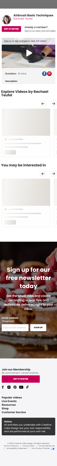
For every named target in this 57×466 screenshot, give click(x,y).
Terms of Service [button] (11, 446)
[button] (40, 29)
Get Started (21, 41)
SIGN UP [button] (38, 327)
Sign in (8, 41)
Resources (9, 405)
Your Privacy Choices (40, 448)
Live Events (9, 401)
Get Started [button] (20, 378)
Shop (5, 408)
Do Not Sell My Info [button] (47, 446)
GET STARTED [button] (11, 28)
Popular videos (12, 397)
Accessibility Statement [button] (17, 448)
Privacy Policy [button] (28, 446)
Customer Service (14, 412)
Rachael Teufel (23, 19)
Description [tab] (11, 81)
